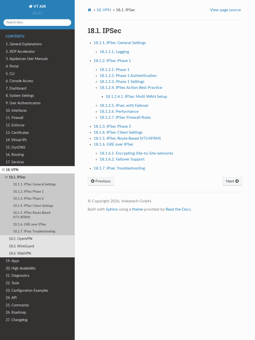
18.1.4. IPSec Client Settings (33, 206)
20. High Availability (21, 268)
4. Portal (12, 66)
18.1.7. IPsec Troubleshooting (34, 231)
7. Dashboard (16, 88)
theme (137, 209)
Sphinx (112, 209)
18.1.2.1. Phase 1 (114, 70)
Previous (102, 181)
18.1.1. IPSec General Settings (34, 184)
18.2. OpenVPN (20, 239)
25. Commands (17, 305)
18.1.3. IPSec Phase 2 (28, 198)
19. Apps (12, 261)
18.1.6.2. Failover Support (122, 159)
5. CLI (10, 74)
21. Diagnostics (17, 276)
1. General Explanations (24, 44)
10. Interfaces (16, 111)
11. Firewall (14, 118)
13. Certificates (17, 133)
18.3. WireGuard (21, 246)
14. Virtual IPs (16, 140)
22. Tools (12, 283)
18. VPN (12, 170)
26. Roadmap (16, 312)
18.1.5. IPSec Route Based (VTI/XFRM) (31, 215)
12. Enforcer (15, 125)
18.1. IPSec (17, 177)
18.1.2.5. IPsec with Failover (124, 106)
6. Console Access (19, 81)
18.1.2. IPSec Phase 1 (28, 191)
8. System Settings (20, 96)
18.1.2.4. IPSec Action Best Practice (131, 88)
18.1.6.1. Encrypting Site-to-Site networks (136, 153)
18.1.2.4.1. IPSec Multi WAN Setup (136, 97)
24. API (11, 298)
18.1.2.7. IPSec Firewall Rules (125, 117)
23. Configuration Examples (27, 290)
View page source (225, 10)
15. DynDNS (15, 147)
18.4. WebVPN (20, 253)
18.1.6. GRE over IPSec (29, 224)
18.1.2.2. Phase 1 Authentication (128, 76)
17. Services (15, 162)
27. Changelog (16, 320)
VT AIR (39, 6)
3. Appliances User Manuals (27, 59)
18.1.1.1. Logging (114, 52)
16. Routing (15, 155)
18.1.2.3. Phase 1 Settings (122, 82)
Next (230, 181)
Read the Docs (178, 209)
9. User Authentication (23, 103)
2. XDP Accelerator (20, 52)
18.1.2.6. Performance (119, 111)
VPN (103, 10)
